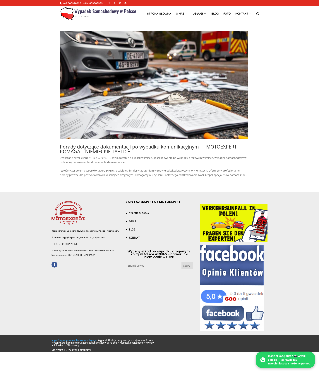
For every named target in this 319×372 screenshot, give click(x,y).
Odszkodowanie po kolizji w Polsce (130, 158)
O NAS (180, 13)
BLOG (132, 229)
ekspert (85, 158)
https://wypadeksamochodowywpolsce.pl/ (74, 340)
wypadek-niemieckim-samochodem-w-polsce (97, 162)
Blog (215, 13)
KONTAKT (134, 237)
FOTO (227, 13)
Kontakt (241, 13)
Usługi (198, 13)
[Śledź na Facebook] (54, 265)
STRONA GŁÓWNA (159, 13)
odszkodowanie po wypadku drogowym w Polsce (183, 158)
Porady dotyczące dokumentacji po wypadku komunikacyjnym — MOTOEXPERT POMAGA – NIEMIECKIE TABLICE (148, 149)
